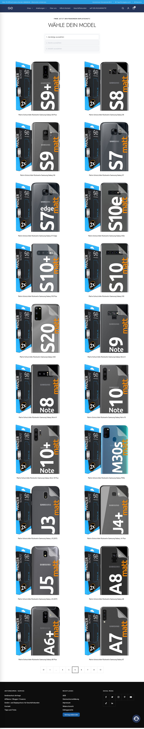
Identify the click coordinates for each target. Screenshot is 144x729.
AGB (64, 695)
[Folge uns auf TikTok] (106, 703)
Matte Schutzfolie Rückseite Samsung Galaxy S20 (38, 357)
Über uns (53, 8)
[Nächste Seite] (100, 670)
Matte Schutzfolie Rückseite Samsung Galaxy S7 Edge (37, 236)
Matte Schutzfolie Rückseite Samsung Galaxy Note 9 (106, 357)
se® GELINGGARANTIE (98, 8)
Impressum (66, 703)
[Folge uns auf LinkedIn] (112, 703)
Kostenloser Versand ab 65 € (102, 2)
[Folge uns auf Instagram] (118, 697)
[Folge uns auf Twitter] (112, 697)
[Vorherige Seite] (43, 670)
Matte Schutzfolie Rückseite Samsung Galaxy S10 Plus (37, 296)
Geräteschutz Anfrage (12, 695)
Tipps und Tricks (10, 710)
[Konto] (128, 8)
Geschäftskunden (80, 8)
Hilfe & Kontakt (65, 8)
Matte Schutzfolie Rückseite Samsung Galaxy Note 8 (38, 417)
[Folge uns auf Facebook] (106, 697)
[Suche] (122, 8)
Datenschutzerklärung (71, 699)
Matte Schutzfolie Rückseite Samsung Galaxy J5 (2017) (37, 599)
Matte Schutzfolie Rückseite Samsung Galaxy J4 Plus (106, 538)
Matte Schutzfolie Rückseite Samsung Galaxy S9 (37, 175)
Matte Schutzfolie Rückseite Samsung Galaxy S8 (106, 115)
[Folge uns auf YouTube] (131, 697)
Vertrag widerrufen (71, 715)
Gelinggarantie (68, 710)
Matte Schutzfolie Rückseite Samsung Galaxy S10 (106, 296)
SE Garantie (138, 2)
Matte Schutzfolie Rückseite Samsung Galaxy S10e (106, 236)
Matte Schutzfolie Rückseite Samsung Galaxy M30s (106, 478)
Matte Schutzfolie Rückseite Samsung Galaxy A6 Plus (37, 659)
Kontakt (7, 706)
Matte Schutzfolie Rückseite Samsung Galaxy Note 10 (106, 417)
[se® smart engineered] (10, 8)
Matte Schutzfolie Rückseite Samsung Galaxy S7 (106, 175)
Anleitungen (40, 8)
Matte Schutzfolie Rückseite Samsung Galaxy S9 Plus (37, 115)
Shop (29, 8)
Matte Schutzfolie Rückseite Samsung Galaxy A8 (106, 599)
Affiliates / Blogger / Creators (15, 699)
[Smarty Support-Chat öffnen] (136, 719)
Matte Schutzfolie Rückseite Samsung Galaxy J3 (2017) (37, 538)
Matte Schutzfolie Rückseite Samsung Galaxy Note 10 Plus (37, 478)
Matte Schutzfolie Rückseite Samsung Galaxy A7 (106, 659)
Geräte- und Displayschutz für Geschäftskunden (21, 703)
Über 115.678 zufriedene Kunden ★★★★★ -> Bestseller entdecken (24, 2)
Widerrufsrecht (68, 706)
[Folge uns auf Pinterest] (125, 697)
